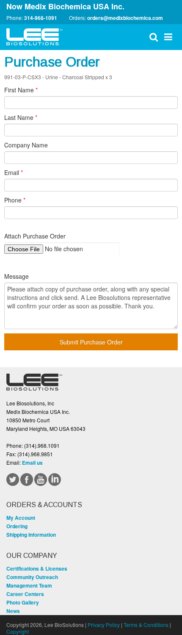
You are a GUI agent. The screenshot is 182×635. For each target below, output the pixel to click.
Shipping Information (31, 534)
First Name (21, 90)
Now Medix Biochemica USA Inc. (65, 6)
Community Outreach (32, 577)
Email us (32, 462)
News (13, 611)
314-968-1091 (40, 18)
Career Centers (25, 594)
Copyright (17, 631)
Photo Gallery (22, 602)
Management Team (29, 585)
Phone (14, 200)
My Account (20, 517)
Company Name (26, 145)
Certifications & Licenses (36, 568)
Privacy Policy (104, 624)
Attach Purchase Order (35, 236)
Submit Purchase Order (91, 342)
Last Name (20, 117)
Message (16, 276)
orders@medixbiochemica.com (125, 18)
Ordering (17, 526)
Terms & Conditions (146, 624)
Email (13, 172)
